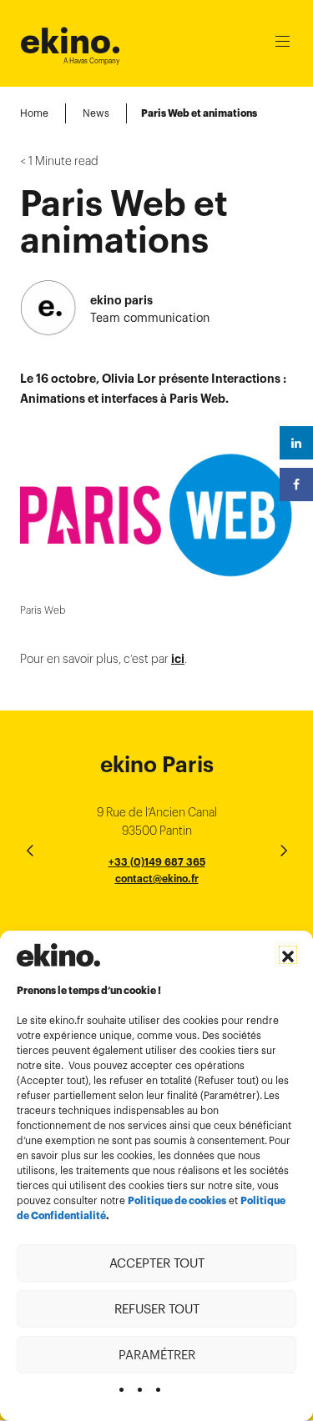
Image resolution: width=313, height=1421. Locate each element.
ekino (70, 41)
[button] (288, 954)
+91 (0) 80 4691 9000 (157, 925)
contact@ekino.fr (157, 878)
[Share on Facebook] (296, 484)
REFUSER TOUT (156, 1309)
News (96, 113)
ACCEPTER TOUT (156, 1263)
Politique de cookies (177, 1200)
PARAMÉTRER (157, 1354)
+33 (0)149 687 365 (157, 862)
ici (177, 658)
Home (34, 113)
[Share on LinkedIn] (296, 442)
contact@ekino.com (157, 897)
